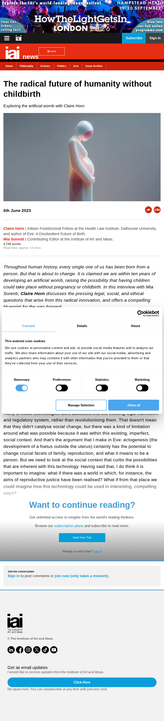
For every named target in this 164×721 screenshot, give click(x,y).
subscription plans (68, 526)
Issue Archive (94, 66)
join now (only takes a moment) (81, 576)
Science (45, 66)
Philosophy (26, 66)
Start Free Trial (82, 537)
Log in (98, 551)
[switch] (62, 388)
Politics (61, 66)
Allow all (133, 405)
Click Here (82, 682)
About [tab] (135, 326)
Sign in (14, 576)
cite (157, 209)
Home (9, 66)
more (53, 51)
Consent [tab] (28, 326)
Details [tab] (82, 326)
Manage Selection (81, 405)
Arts (76, 66)
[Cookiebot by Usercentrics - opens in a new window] (140, 313)
